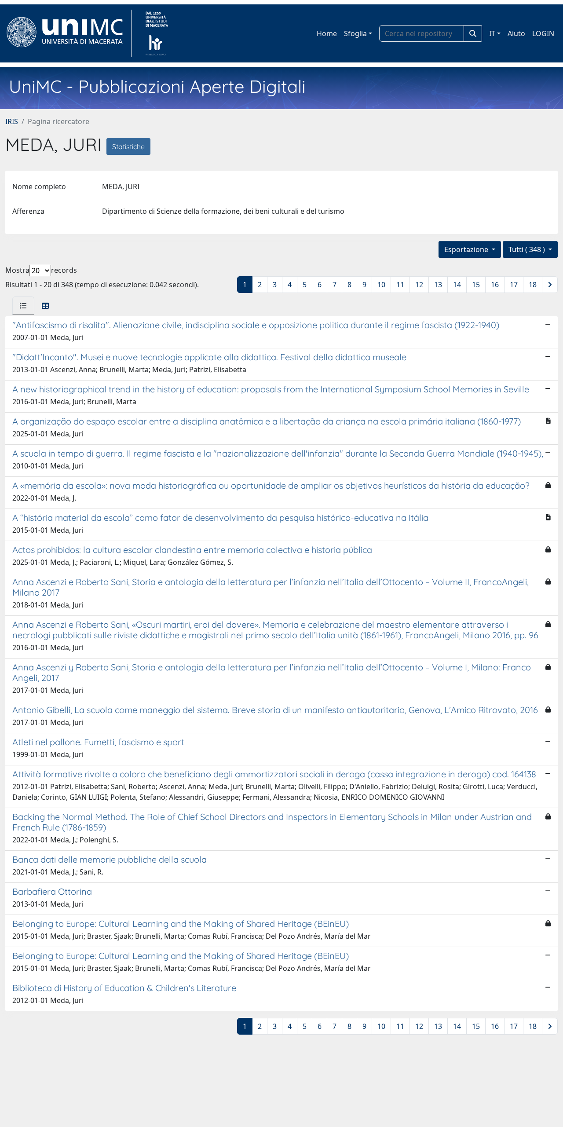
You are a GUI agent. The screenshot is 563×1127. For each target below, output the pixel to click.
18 (533, 284)
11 (400, 284)
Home (327, 33)
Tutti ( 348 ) (527, 249)
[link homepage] (68, 33)
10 (381, 284)
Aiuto (516, 33)
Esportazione (467, 249)
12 (419, 284)
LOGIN (543, 33)
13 (438, 284)
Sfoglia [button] (355, 33)
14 (457, 284)
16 (495, 284)
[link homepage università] (157, 33)
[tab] (23, 305)
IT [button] (492, 33)
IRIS (11, 121)
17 (514, 284)
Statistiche (128, 146)
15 (476, 284)
